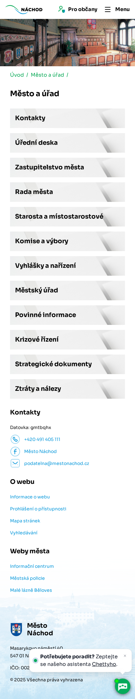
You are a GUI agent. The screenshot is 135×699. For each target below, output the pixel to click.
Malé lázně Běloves (31, 590)
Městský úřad (36, 290)
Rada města (34, 192)
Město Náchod (40, 451)
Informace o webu (30, 497)
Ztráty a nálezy (38, 389)
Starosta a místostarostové (59, 216)
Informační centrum (32, 566)
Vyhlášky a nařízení (45, 266)
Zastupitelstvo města (49, 167)
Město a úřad (47, 75)
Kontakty (30, 118)
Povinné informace (45, 315)
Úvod (17, 75)
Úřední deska (36, 143)
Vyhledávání (23, 533)
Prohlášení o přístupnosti (38, 509)
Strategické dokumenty (53, 364)
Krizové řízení (37, 340)
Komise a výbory (41, 241)
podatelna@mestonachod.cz (56, 463)
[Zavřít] (125, 656)
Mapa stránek (25, 521)
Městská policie (27, 578)
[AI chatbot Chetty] (122, 686)
